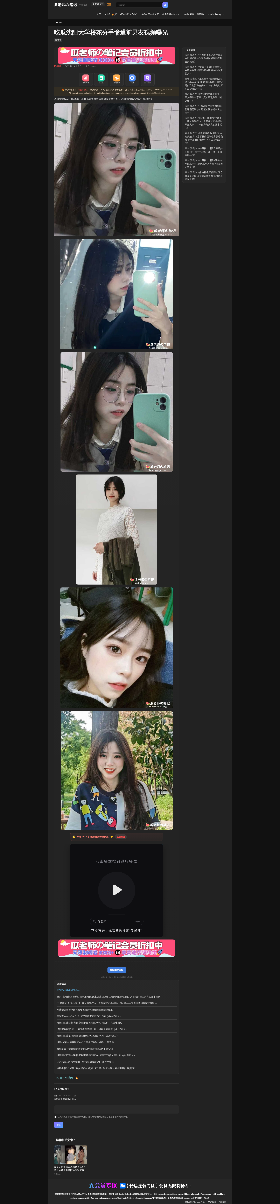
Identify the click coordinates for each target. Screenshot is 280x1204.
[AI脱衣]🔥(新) (110, 14)
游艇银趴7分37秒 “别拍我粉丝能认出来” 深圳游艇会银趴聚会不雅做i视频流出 (96, 1068)
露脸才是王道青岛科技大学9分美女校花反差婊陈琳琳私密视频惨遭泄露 (70, 1170)
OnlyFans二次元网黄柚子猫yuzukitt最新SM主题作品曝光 (85, 1062)
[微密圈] (132, 79)
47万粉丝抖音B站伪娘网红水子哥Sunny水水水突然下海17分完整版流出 (204, 163)
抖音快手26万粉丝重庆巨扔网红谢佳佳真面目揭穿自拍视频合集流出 (204, 58)
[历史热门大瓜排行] (129, 14)
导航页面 (222, 1202)
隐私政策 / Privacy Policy (195, 1202)
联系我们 (201, 14)
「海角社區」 (83, 90)
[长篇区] (101, 79)
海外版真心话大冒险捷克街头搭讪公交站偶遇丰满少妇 (85, 1049)
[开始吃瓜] (117, 79)
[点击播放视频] (116, 890)
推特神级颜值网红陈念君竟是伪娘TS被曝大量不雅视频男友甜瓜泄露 (204, 175)
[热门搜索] (148, 79)
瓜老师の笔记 (65, 5)
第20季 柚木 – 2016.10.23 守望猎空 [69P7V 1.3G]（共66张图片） (89, 1016)
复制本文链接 (116, 970)
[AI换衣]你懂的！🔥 (67, 1077)
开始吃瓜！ (58, 66)
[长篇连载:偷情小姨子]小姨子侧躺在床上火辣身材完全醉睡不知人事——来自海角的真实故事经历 (107, 1003)
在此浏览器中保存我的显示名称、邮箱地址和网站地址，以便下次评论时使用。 (93, 1117)
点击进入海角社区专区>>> (69, 990)
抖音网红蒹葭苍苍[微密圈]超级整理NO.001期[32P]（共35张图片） (91, 1022)
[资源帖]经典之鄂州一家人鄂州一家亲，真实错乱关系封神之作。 (203, 97)
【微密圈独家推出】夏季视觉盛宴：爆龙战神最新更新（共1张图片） (92, 1029)
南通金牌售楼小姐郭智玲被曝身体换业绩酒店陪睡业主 (85, 1009)
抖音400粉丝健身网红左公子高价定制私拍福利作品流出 (85, 1042)
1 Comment (91, 66)
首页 (99, 14)
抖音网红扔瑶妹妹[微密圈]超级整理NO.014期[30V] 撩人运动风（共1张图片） (96, 1055)
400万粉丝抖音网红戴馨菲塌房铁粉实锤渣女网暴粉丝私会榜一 (203, 109)
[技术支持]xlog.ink (216, 14)
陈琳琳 (58, 40)
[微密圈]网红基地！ (171, 14)
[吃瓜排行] (86, 79)
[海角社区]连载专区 (150, 14)
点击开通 (121, 837)
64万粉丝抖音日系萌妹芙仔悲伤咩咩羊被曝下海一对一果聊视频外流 (204, 151)
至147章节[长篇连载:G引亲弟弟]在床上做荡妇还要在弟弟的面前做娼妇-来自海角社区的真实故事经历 (108, 996)
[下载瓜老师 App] (109, 4)
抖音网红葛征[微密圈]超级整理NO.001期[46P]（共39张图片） (88, 1035)
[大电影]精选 (188, 14)
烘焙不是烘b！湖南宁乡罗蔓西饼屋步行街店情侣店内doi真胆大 (204, 70)
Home (59, 22)
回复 (74, 1096)
